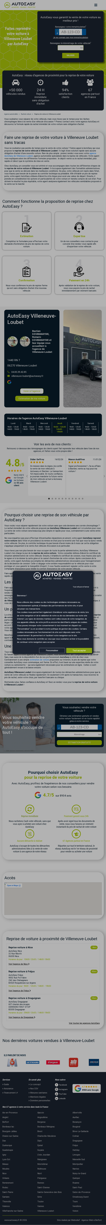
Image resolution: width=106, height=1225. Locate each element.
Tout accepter (79, 650)
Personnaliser (52, 650)
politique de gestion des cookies (65, 629)
